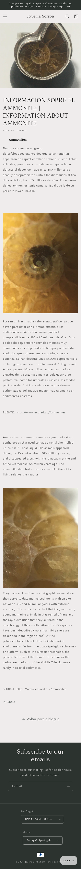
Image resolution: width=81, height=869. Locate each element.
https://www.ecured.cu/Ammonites (41, 412)
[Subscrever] (68, 786)
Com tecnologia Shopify (52, 862)
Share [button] (11, 702)
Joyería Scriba (32, 862)
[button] (5, 16)
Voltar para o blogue (43, 719)
